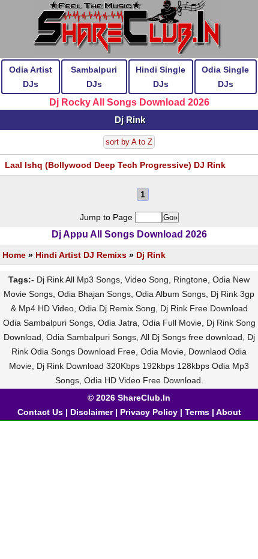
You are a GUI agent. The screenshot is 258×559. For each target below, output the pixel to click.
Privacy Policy (149, 412)
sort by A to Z (129, 141)
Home (14, 255)
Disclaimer (91, 412)
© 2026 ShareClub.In (129, 397)
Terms (197, 412)
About (228, 412)
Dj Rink (151, 255)
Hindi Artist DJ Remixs (81, 255)
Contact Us (40, 412)
